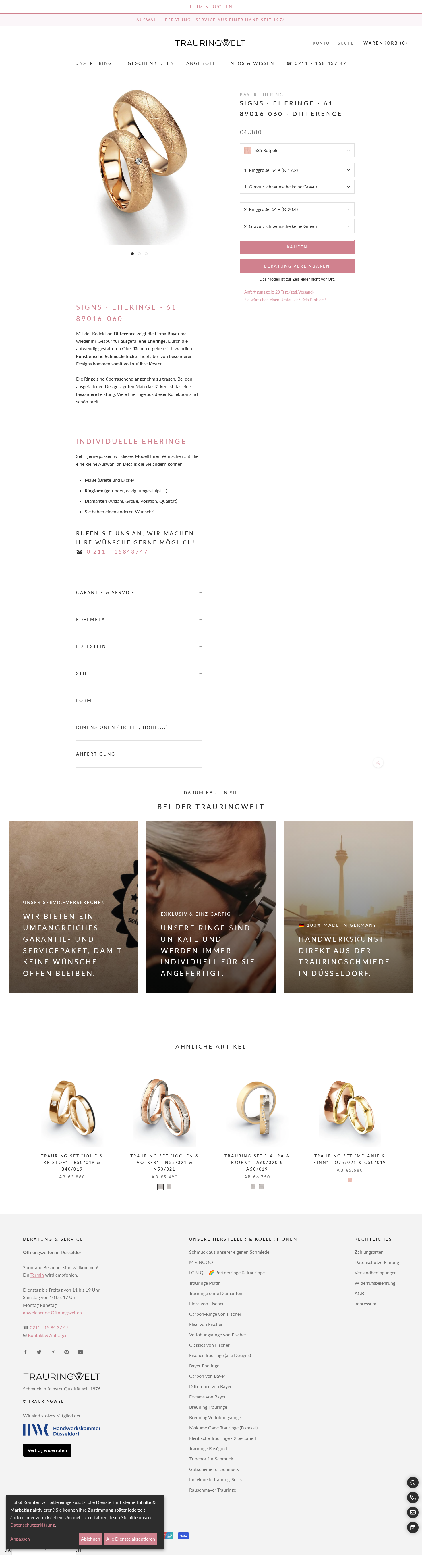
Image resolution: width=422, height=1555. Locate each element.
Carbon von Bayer (207, 1376)
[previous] (17, 1124)
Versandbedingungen (376, 1272)
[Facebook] (25, 1352)
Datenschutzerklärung (377, 1262)
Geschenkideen (151, 63)
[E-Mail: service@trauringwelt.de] (413, 1512)
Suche (346, 43)
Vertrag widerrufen (47, 1450)
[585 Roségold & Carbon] (67, 1186)
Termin (37, 1274)
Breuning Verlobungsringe (215, 1417)
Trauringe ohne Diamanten (215, 1293)
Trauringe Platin (205, 1283)
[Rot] (350, 1180)
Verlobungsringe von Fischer (217, 1334)
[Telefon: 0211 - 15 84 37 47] (413, 1497)
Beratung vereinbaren (297, 266)
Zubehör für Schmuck (211, 1458)
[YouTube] (80, 1352)
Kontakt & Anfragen (48, 1335)
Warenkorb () (385, 42)
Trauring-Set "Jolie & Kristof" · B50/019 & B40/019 (72, 1162)
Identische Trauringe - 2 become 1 (223, 1438)
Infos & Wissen (251, 63)
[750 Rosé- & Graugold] (261, 1186)
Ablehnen (90, 1538)
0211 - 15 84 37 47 (49, 1327)
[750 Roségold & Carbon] (76, 1186)
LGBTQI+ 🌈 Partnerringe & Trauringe (227, 1272)
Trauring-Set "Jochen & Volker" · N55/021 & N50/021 (164, 1162)
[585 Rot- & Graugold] (160, 1186)
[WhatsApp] (413, 1482)
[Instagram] (53, 1352)
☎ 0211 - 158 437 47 (317, 63)
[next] (404, 1124)
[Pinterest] (66, 1352)
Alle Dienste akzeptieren (130, 1538)
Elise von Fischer (206, 1324)
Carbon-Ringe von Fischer (215, 1314)
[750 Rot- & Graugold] (169, 1186)
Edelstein (91, 646)
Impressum (365, 1303)
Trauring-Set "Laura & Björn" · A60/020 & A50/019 (257, 1162)
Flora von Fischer (206, 1303)
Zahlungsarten (369, 1252)
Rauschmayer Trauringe (212, 1489)
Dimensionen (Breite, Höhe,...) (122, 727)
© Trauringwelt (45, 1401)
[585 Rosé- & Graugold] (253, 1186)
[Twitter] (39, 1352)
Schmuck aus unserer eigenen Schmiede (229, 1252)
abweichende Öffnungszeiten (52, 1312)
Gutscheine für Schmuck (214, 1469)
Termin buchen (211, 6)
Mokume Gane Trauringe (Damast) (223, 1427)
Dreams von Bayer (207, 1396)
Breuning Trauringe (208, 1407)
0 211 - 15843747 (117, 551)
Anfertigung (95, 753)
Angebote (201, 63)
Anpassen (20, 1538)
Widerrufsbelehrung (375, 1283)
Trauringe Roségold (208, 1448)
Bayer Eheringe (204, 1365)
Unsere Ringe (95, 63)
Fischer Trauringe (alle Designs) (220, 1355)
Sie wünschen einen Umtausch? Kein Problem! (285, 299)
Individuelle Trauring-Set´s (215, 1479)
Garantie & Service (105, 592)
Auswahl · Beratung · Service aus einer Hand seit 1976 (211, 20)
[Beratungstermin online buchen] (413, 1527)
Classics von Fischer (209, 1345)
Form (84, 700)
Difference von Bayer (210, 1386)
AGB (359, 1293)
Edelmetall (94, 619)
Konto (321, 43)
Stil (82, 673)
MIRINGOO (201, 1262)
